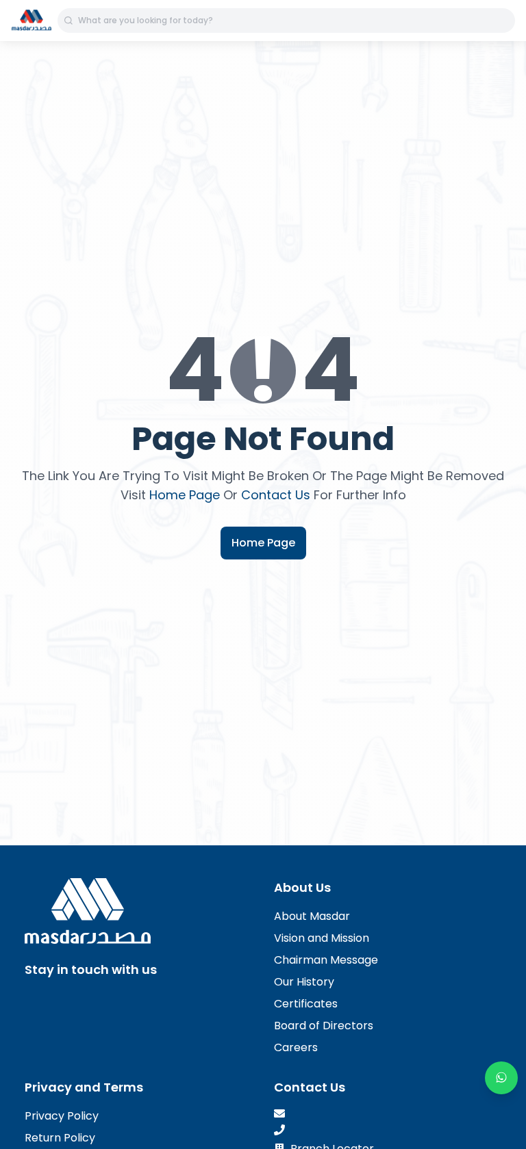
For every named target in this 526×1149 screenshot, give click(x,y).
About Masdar (312, 916)
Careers (296, 1047)
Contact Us (275, 494)
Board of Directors (323, 1025)
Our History (304, 982)
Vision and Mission (321, 938)
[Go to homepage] (31, 20)
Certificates (306, 1004)
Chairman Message (326, 960)
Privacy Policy (62, 1116)
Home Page (184, 494)
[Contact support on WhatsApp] (501, 1077)
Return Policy (60, 1138)
